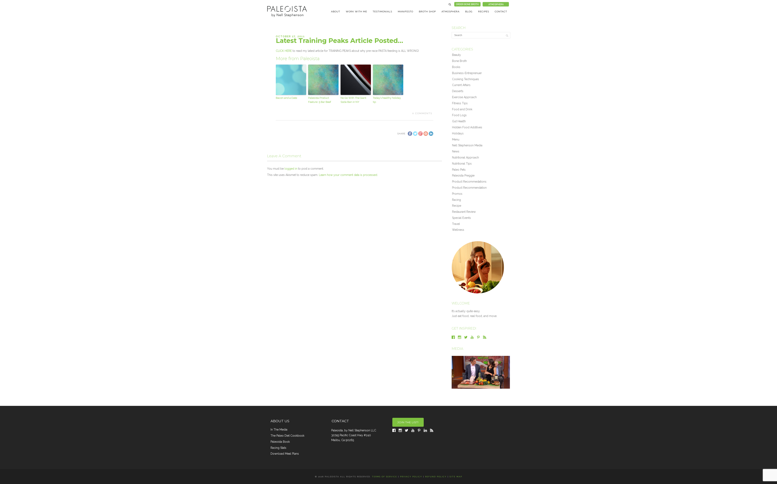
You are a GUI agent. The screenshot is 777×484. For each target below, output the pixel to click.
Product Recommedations (469, 181)
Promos (457, 193)
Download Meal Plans (285, 453)
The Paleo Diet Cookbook (287, 435)
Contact (501, 11)
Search (449, 4)
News (455, 151)
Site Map (456, 476)
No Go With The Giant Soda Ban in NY (353, 100)
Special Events (461, 217)
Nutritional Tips (462, 163)
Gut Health (459, 121)
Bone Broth (459, 61)
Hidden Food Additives (467, 127)
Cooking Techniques (465, 79)
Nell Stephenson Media (467, 145)
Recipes (483, 11)
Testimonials (382, 11)
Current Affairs (461, 85)
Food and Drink (462, 109)
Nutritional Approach (465, 157)
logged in (290, 168)
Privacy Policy (411, 476)
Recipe (456, 205)
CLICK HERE (284, 50)
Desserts (457, 91)
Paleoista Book (280, 441)
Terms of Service (384, 476)
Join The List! (408, 422)
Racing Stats (278, 447)
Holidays (458, 133)
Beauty (456, 54)
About (335, 11)
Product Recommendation (469, 187)
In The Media (279, 429)
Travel (456, 224)
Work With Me (356, 11)
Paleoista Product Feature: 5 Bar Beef (319, 100)
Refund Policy (436, 476)
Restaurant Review (464, 211)
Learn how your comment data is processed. (348, 175)
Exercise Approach (464, 97)
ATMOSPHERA (451, 11)
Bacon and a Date (286, 97)
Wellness (458, 229)
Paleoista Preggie (463, 175)
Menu (455, 139)
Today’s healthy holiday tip (387, 100)
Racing (456, 199)
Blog (468, 11)
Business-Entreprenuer (467, 73)
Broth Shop (427, 11)
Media (457, 349)
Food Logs (459, 115)
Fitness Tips (460, 103)
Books (456, 67)
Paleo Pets (459, 169)
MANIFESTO (405, 11)
